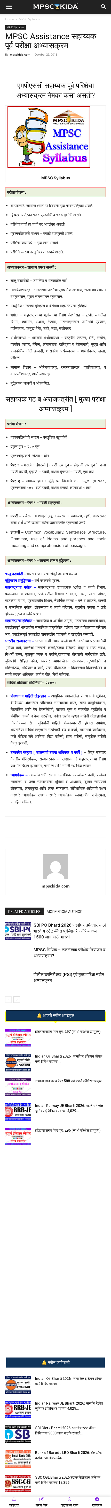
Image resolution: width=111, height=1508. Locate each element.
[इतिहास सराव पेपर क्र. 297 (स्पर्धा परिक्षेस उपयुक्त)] (18, 1038)
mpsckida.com (20, 54)
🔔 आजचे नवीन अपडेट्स (55, 1016)
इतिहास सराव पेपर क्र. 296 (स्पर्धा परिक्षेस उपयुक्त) (68, 1130)
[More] (74, 66)
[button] (9, 7)
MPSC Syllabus (29, 19)
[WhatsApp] (26, 66)
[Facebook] (50, 66)
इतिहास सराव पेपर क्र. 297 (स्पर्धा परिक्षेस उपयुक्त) (68, 1032)
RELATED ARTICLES (24, 912)
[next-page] (16, 999)
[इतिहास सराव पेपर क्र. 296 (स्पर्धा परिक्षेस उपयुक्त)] (18, 1137)
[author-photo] (55, 879)
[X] (62, 66)
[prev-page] (8, 999)
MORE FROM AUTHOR (65, 912)
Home (9, 19)
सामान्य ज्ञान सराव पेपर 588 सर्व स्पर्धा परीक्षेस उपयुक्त (68, 1081)
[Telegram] (38, 66)
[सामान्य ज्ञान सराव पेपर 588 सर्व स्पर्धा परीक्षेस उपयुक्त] (18, 1087)
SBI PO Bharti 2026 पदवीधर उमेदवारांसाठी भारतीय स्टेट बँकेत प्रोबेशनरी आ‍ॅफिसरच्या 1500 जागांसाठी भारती (70, 930)
